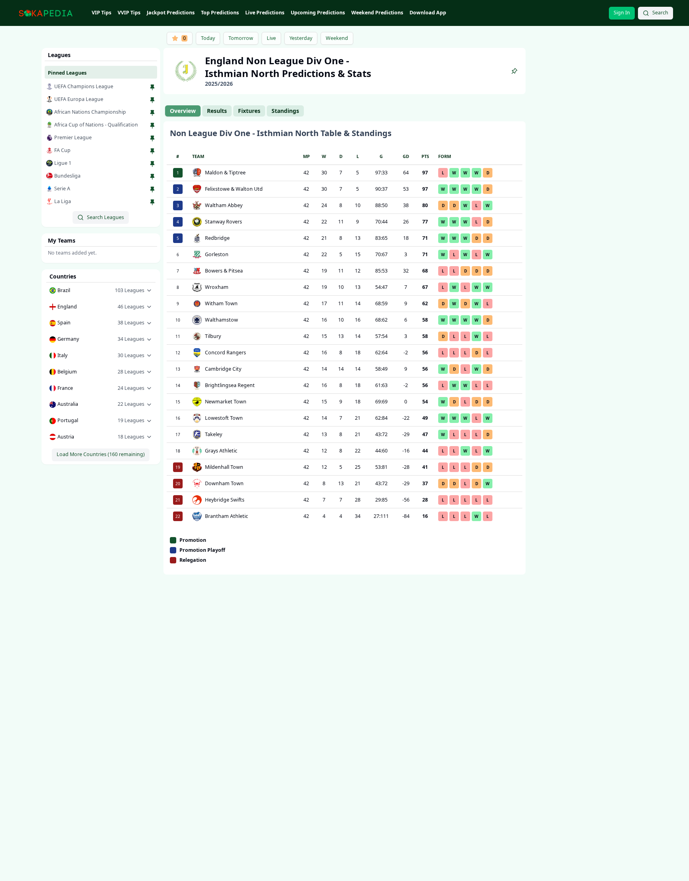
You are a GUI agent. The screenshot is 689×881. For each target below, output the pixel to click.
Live (271, 38)
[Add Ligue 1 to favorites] (152, 164)
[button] (100, 290)
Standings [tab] (285, 111)
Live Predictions (264, 12)
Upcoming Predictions (318, 12)
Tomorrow (240, 38)
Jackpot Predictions (171, 12)
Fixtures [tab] (249, 111)
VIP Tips (101, 12)
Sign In (622, 12)
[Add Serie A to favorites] (152, 189)
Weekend (337, 38)
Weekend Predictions (377, 12)
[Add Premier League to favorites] (152, 138)
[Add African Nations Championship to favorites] (152, 113)
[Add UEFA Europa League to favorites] (152, 100)
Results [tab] (217, 111)
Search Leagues (105, 217)
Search (660, 12)
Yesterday (300, 38)
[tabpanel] (344, 348)
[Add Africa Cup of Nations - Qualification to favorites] (152, 125)
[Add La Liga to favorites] (152, 202)
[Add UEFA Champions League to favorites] (152, 87)
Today (208, 38)
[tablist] (234, 111)
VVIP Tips (129, 12)
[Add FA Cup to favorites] (152, 151)
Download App (427, 12)
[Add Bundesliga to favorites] (152, 177)
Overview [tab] (183, 111)
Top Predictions (220, 12)
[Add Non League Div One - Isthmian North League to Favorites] (514, 71)
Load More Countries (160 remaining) (101, 454)
